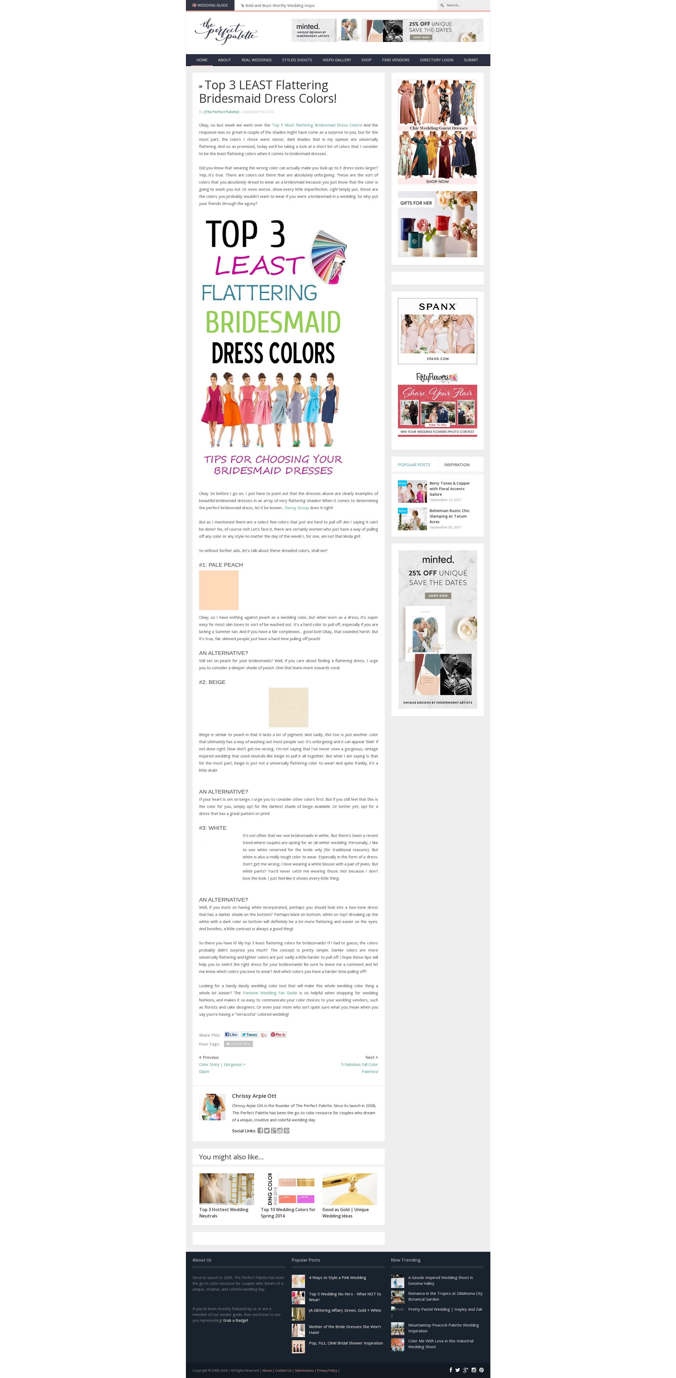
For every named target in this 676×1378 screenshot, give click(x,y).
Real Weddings (257, 59)
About (224, 59)
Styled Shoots (297, 59)
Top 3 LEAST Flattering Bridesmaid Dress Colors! (268, 91)
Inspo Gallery (337, 59)
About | (268, 1370)
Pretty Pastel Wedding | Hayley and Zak (445, 1309)
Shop (367, 59)
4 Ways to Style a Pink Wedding (337, 1277)
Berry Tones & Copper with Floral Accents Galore (450, 489)
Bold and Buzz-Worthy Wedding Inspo (280, 5)
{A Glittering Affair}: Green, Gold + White (345, 1310)
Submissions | (306, 1370)
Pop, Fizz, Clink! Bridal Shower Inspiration (346, 1343)
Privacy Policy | (328, 1370)
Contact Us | (285, 1370)
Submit (471, 59)
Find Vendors (396, 59)
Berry (402, 483)
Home (202, 59)
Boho (402, 511)
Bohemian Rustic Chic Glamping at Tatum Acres (450, 516)
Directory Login (436, 59)
